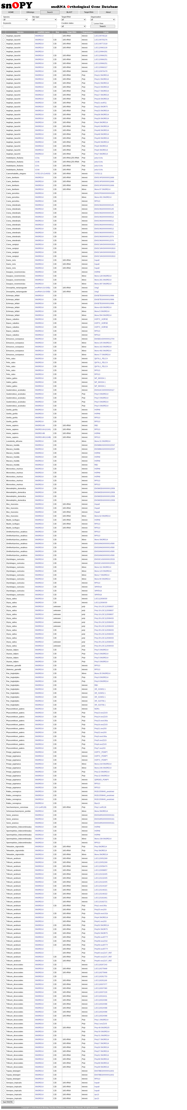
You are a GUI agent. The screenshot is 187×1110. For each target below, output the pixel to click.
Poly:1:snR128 (100, 807)
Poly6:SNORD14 (101, 146)
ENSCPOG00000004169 (105, 193)
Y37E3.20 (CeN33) (42, 174)
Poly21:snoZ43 (101, 729)
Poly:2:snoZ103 (101, 1024)
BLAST (69, 12)
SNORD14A (40, 425)
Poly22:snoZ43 (101, 732)
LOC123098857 (101, 870)
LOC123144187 (101, 886)
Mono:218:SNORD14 (103, 764)
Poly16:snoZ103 (101, 725)
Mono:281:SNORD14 (103, 280)
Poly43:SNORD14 (102, 126)
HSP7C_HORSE (101, 319)
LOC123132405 (101, 874)
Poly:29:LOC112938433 (104, 618)
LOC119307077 (101, 984)
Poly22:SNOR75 (101, 107)
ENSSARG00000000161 (104, 815)
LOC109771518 (101, 44)
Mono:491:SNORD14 (103, 197)
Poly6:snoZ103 (101, 744)
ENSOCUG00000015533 (105, 559)
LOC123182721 (101, 902)
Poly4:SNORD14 (101, 122)
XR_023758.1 (100, 701)
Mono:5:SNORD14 (102, 311)
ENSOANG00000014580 (105, 544)
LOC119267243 (101, 965)
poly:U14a (99, 158)
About (108, 12)
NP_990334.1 (100, 378)
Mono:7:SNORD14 (102, 575)
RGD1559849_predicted (104, 791)
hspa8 (97, 260)
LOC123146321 (101, 890)
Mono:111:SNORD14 (103, 567)
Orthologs (30, 12)
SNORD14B (40, 433)
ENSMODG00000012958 (105, 488)
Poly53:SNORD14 (102, 925)
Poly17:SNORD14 (102, 91)
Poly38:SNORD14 (102, 1059)
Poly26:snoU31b (101, 913)
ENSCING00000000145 (104, 205)
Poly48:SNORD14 (102, 130)
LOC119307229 (101, 992)
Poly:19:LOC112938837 (104, 607)
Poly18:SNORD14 (102, 99)
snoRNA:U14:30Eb (42, 292)
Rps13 (97, 803)
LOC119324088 (101, 1000)
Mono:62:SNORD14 (102, 516)
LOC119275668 (101, 969)
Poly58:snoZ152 (101, 941)
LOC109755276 (101, 40)
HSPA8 (97, 272)
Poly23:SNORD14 (102, 111)
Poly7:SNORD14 (101, 154)
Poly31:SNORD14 (102, 1055)
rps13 (97, 1095)
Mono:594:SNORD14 (103, 315)
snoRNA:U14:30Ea (42, 288)
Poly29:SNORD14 (102, 118)
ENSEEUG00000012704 (104, 339)
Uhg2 (97, 288)
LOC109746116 (101, 36)
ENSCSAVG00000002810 (105, 244)
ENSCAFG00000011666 (104, 178)
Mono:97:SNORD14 (102, 189)
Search (50, 12)
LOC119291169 (101, 980)
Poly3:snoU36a (101, 736)
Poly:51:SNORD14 (102, 1035)
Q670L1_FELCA (101, 359)
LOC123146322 (101, 894)
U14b (37, 162)
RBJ (96, 425)
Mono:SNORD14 (101, 540)
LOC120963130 (101, 48)
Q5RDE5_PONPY (102, 780)
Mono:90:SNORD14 (102, 579)
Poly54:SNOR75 (101, 929)
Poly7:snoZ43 (100, 748)
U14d (37, 170)
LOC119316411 (101, 996)
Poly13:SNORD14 (102, 87)
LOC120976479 (101, 71)
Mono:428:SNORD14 (103, 307)
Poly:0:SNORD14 (101, 394)
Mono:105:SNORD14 (103, 343)
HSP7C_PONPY (101, 752)
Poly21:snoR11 (101, 103)
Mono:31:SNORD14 (102, 441)
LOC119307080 (101, 988)
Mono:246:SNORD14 (103, 768)
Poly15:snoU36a (101, 721)
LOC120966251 (101, 56)
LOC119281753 (101, 976)
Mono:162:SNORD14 (103, 347)
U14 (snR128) (40, 807)
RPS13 (97, 201)
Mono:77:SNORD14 (102, 355)
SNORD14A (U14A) (43, 429)
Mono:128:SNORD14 (103, 276)
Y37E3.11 (98, 174)
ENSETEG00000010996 (104, 296)
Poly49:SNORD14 (102, 138)
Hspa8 (97, 504)
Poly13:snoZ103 (101, 713)
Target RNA (88, 12)
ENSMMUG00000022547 (105, 445)
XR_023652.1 (100, 689)
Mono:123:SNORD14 (103, 571)
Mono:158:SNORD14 (103, 839)
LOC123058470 (101, 866)
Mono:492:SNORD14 (103, 351)
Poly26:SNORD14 (102, 1047)
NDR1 (97, 709)
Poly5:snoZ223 (101, 740)
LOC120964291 (101, 52)
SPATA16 (98, 587)
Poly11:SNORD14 (102, 75)
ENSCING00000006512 (104, 217)
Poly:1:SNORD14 (101, 1020)
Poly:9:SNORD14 (101, 677)
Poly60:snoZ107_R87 (103, 953)
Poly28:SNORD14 (102, 115)
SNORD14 (39, 36)
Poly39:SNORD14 (102, 1067)
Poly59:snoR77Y (101, 945)
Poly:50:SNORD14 (102, 1032)
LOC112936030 (101, 599)
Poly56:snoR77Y (101, 937)
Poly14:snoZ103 (101, 717)
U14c (37, 166)
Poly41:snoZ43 (101, 921)
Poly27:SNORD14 (102, 1051)
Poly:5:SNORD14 (101, 650)
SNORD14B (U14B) (43, 437)
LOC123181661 (101, 898)
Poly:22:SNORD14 (102, 772)
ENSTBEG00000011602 (104, 1071)
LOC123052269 (101, 858)
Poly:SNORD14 (101, 847)
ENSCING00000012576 (104, 237)
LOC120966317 (101, 67)
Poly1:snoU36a (101, 906)
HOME (11, 12)
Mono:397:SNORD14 (103, 284)
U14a (37, 158)
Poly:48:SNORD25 (102, 1028)
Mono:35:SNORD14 (102, 673)
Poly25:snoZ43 (101, 910)
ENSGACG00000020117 (104, 390)
